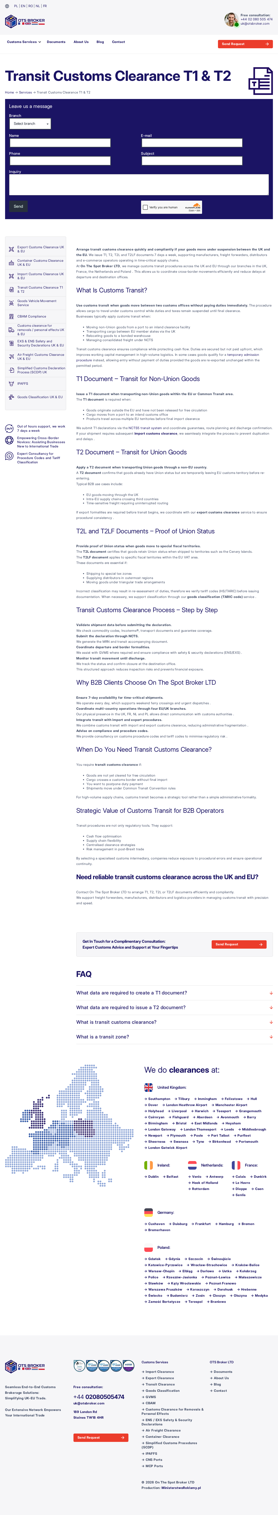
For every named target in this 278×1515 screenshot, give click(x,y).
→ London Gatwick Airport (165, 1148)
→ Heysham (231, 1123)
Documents (56, 42)
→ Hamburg (224, 1224)
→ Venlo (194, 1177)
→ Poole (196, 1135)
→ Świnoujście (219, 1259)
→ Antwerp (214, 1177)
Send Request (233, 44)
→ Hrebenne (247, 1289)
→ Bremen (246, 1224)
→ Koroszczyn (198, 1289)
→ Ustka (225, 1271)
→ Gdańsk (152, 1259)
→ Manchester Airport (229, 1105)
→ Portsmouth (246, 1142)
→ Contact (218, 1391)
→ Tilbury (182, 1099)
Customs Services (22, 42)
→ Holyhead (154, 1111)
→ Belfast (170, 1177)
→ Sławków (153, 1283)
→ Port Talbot (218, 1135)
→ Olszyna (238, 1295)
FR (45, 6)
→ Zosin (198, 1295)
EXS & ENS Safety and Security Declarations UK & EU (41, 343)
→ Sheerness (154, 1142)
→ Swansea (179, 1142)
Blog (100, 42)
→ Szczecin (193, 1259)
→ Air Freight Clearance (161, 1430)
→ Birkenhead (219, 1142)
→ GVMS (149, 1397)
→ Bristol (179, 1123)
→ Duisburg (178, 1224)
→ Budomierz (177, 1295)
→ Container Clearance (160, 1437)
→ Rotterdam (198, 1189)
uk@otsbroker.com (255, 23)
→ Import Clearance (158, 1372)
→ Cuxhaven (154, 1224)
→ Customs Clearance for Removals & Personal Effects (173, 1411)
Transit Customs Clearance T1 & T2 (40, 290)
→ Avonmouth (228, 1117)
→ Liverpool (177, 1111)
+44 (98, 1396)
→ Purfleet (242, 1135)
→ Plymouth (176, 1135)
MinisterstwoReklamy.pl (181, 1488)
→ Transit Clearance (158, 1384)
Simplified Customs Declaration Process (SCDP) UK (42, 370)
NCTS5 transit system (145, 428)
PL (16, 6)
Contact (118, 42)
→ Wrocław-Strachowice (207, 1265)
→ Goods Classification (161, 1391)
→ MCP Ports (152, 1466)
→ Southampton (157, 1099)
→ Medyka (259, 1295)
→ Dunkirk (258, 1177)
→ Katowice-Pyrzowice (163, 1265)
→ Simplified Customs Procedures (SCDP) (169, 1445)
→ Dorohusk (223, 1289)
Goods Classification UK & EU (40, 397)
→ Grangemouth (248, 1111)
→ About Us (219, 1378)
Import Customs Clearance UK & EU (41, 276)
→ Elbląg (185, 1271)
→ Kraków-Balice (245, 1265)
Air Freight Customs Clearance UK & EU (41, 357)
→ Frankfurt (201, 1224)
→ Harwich (199, 1111)
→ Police (151, 1277)
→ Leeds (227, 1129)
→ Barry (249, 1117)
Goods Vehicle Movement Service (37, 303)
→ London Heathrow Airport (184, 1105)
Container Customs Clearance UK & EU (40, 263)
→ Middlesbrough (252, 1129)
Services (25, 92)
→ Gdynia (172, 1259)
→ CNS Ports (152, 1460)
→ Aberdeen (202, 1117)
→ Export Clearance (158, 1378)
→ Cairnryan (154, 1117)
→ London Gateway (160, 1129)
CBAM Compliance (32, 316)
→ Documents (221, 1372)
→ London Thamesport (198, 1129)
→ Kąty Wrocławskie (184, 1283)
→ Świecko (153, 1295)
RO (30, 6)
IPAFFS (23, 384)
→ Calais (239, 1177)
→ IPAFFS (149, 1454)
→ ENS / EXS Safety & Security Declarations (167, 1422)
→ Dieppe (239, 1189)
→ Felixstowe (232, 1099)
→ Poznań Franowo (220, 1283)
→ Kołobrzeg (246, 1271)
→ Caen (257, 1189)
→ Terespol (194, 1302)
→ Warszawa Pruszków (163, 1289)
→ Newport (153, 1135)
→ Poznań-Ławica (216, 1277)
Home (9, 92)
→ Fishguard (179, 1117)
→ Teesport (221, 1111)
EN (23, 6)
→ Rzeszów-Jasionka (180, 1277)
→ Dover (151, 1105)
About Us (81, 42)
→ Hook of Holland (203, 1183)
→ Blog (215, 1384)
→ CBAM (149, 1403)
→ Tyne (198, 1142)
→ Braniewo (216, 1302)
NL (38, 6)
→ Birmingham (156, 1123)
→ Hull (252, 1099)
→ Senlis (239, 1195)
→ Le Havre (241, 1183)
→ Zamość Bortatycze (162, 1302)
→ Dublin (151, 1177)
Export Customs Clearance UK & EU (41, 249)
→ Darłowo (205, 1271)
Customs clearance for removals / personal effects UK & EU (41, 330)
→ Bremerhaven (157, 1230)
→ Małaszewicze (248, 1277)
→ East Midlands (204, 1123)
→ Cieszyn (217, 1295)
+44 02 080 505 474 (257, 19)
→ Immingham (205, 1099)
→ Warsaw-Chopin (159, 1271)
